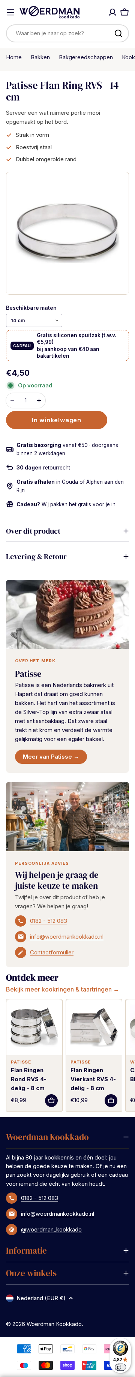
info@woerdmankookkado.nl (67, 936)
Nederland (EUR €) (41, 1298)
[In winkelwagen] (51, 1100)
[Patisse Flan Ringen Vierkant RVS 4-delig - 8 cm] (94, 1027)
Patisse (28, 674)
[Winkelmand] (124, 12)
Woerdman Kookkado (54, 1324)
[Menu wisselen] (10, 12)
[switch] (120, 1367)
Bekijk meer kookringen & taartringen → (62, 989)
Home (14, 57)
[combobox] (67, 33)
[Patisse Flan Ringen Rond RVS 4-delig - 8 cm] (34, 1027)
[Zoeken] (118, 33)
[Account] (112, 12)
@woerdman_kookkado (51, 1229)
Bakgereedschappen (86, 57)
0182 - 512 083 (48, 920)
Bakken (40, 57)
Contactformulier (52, 952)
